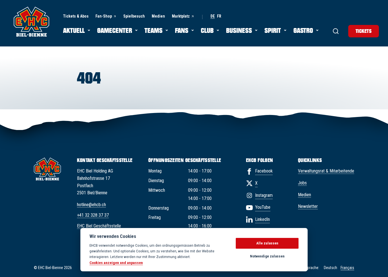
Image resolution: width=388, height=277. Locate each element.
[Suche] (335, 31)
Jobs (302, 183)
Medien (304, 194)
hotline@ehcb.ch (91, 204)
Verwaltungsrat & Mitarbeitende (326, 171)
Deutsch (330, 267)
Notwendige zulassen (267, 256)
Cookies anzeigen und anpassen (116, 262)
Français (347, 267)
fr (219, 16)
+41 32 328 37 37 (93, 215)
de (212, 16)
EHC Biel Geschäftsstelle (99, 226)
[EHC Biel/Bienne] (31, 22)
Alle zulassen (267, 243)
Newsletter (308, 206)
